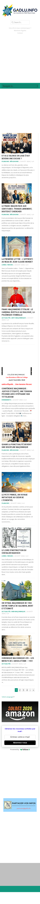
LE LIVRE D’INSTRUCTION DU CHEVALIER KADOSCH (14, 551)
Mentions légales (20, 30)
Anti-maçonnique (18, 318)
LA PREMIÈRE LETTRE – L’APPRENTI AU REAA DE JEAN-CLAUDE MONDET (17, 260)
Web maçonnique (18, 611)
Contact (20, 33)
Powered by (14, 749)
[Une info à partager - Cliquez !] (20, 805)
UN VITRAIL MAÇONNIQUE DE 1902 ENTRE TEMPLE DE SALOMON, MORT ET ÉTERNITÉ (17, 606)
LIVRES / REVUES (7, 265)
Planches (5, 161)
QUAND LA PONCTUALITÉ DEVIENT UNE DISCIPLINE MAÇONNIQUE (17, 446)
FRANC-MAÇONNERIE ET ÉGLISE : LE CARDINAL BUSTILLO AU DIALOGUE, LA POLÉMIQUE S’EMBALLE (18, 312)
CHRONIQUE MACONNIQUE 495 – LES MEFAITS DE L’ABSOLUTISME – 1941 (18, 659)
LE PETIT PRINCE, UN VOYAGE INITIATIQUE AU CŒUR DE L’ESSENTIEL (15, 497)
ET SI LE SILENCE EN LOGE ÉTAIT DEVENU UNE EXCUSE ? (16, 157)
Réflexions (14, 161)
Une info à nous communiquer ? (20, 28)
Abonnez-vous (20, 743)
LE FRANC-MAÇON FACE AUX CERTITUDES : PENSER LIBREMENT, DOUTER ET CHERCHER (17, 209)
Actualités (6, 318)
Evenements (6, 400)
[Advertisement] (20, 58)
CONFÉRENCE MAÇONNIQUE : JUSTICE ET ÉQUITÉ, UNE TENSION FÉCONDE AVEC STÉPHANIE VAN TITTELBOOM (17, 392)
